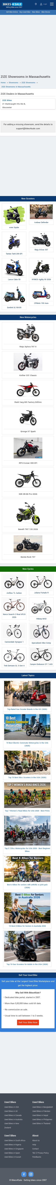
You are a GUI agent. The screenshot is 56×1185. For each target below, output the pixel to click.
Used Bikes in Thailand (41, 1123)
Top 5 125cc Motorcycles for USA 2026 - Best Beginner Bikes (27, 850)
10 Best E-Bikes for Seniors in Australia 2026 (27, 926)
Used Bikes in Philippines (42, 1119)
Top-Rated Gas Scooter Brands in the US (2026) (27, 709)
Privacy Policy (43, 1153)
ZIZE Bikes (7, 100)
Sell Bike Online (12, 12)
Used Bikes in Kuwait (12, 1157)
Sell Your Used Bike (28, 975)
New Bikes (36, 12)
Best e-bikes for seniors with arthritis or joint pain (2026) (27, 886)
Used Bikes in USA (11, 1107)
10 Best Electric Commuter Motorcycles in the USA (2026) (27, 744)
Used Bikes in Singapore (14, 1149)
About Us (35, 1140)
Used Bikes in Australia (13, 1119)
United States (36, 4)
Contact (35, 1149)
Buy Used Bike (25, 12)
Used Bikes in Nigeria (12, 1144)
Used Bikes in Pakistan (41, 1111)
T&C (34, 1153)
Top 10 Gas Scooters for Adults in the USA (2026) (27, 964)
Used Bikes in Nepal (40, 1115)
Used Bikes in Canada (13, 1115)
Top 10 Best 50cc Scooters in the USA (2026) (27, 777)
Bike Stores (45, 12)
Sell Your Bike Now (28, 1022)
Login (45, 4)
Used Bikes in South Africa (14, 1140)
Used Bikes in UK (11, 1111)
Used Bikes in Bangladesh (42, 1107)
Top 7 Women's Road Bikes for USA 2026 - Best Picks (27, 811)
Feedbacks (36, 1157)
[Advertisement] (28, 44)
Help (34, 1144)
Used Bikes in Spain (12, 1153)
